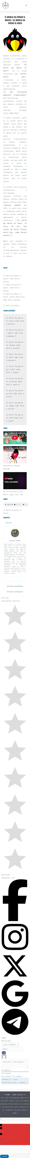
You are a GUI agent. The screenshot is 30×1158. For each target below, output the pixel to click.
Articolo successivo (15, 592)
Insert (4, 1156)
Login (4, 1038)
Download (9, 522)
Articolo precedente (15, 586)
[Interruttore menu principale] (26, 5)
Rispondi (5, 1143)
